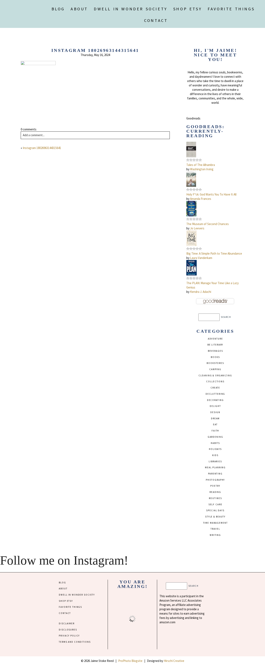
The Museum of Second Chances (207, 224)
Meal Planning (215, 467)
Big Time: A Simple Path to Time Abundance (214, 253)
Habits (215, 443)
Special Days (215, 510)
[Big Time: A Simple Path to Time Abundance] (191, 245)
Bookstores (215, 363)
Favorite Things (231, 8)
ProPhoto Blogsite (130, 661)
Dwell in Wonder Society (130, 8)
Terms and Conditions (74, 641)
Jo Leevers (197, 228)
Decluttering (215, 393)
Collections (215, 381)
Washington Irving (201, 169)
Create (215, 387)
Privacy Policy (69, 635)
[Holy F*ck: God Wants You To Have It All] (191, 186)
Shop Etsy (187, 8)
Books (215, 357)
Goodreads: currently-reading (205, 131)
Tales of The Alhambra (200, 165)
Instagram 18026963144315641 (42, 148)
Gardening (215, 436)
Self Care (215, 504)
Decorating (215, 400)
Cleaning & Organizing (215, 375)
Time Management (215, 522)
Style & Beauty (215, 516)
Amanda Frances (200, 199)
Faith (215, 430)
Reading (215, 492)
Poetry (215, 485)
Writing (215, 535)
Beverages (215, 350)
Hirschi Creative (174, 661)
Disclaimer (67, 623)
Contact (156, 20)
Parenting (215, 473)
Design (215, 412)
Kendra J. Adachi (200, 292)
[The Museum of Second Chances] (191, 215)
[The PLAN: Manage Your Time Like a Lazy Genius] (191, 274)
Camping (215, 369)
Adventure (215, 338)
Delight (215, 406)
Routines (215, 498)
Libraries (215, 461)
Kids (215, 455)
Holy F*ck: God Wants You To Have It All (211, 194)
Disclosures (68, 629)
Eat (215, 424)
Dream (215, 418)
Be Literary (215, 344)
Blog (58, 8)
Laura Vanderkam (201, 258)
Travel (215, 528)
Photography (215, 479)
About (79, 8)
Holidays (215, 449)
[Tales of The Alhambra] (191, 156)
